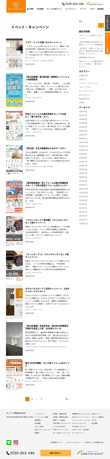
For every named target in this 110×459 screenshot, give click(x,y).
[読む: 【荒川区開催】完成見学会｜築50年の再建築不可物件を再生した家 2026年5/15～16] (14, 339)
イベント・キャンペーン (33, 60)
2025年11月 (83, 146)
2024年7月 (83, 208)
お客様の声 (83, 75)
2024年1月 (83, 220)
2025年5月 (83, 169)
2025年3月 (83, 177)
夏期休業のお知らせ (87, 57)
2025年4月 (83, 173)
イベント (83, 9)
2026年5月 (83, 123)
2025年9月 (83, 154)
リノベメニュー (70, 9)
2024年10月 (83, 196)
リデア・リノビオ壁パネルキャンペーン (43, 42)
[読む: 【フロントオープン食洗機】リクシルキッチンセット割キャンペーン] (14, 231)
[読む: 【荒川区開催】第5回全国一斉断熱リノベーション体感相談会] (14, 90)
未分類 (81, 102)
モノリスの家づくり (54, 9)
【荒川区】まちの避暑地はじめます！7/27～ (45, 148)
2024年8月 (83, 204)
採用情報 (100, 9)
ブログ (92, 9)
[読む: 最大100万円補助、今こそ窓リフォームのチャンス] (14, 374)
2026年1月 (83, 138)
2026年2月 (83, 135)
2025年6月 (83, 166)
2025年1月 (83, 185)
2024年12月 (83, 189)
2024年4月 (83, 216)
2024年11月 (83, 193)
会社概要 (40, 9)
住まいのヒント (85, 95)
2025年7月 (83, 162)
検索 (80, 21)
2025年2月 (83, 181)
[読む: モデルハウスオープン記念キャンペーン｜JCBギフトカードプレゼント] (14, 302)
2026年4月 (83, 127)
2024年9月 (83, 200)
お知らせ (82, 79)
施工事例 (30, 9)
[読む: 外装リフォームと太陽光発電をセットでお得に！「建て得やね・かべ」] (14, 125)
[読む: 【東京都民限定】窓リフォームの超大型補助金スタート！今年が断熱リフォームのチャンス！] (14, 196)
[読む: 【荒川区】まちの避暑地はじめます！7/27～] (14, 160)
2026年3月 (83, 131)
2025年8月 (83, 158)
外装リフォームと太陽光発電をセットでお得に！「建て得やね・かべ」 (91, 63)
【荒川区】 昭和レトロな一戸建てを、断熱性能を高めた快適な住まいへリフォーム (91, 51)
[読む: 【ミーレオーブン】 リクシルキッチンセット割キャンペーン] (14, 266)
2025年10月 (83, 150)
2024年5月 (83, 212)
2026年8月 (83, 111)
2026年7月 (83, 115)
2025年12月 (83, 142)
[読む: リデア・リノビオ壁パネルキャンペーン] (14, 54)
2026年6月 (83, 119)
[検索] (101, 25)
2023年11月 (83, 223)
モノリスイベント (60, 347)
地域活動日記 (84, 99)
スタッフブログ (48, 60)
